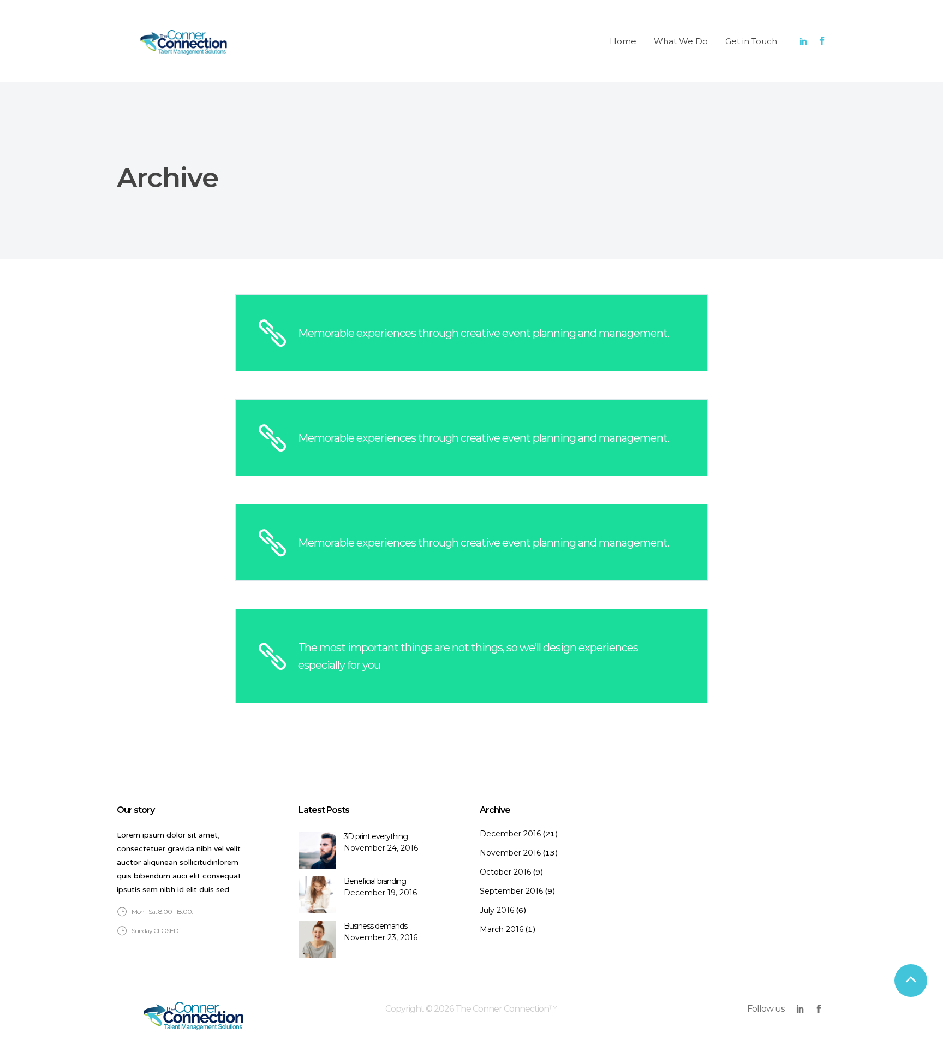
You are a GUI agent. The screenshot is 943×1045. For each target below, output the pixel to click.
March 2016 (501, 929)
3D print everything (376, 836)
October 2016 (505, 872)
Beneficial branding (375, 881)
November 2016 (510, 853)
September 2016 (511, 891)
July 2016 (497, 910)
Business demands (375, 926)
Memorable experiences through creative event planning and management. (483, 333)
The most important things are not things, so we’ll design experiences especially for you (468, 656)
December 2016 (510, 834)
